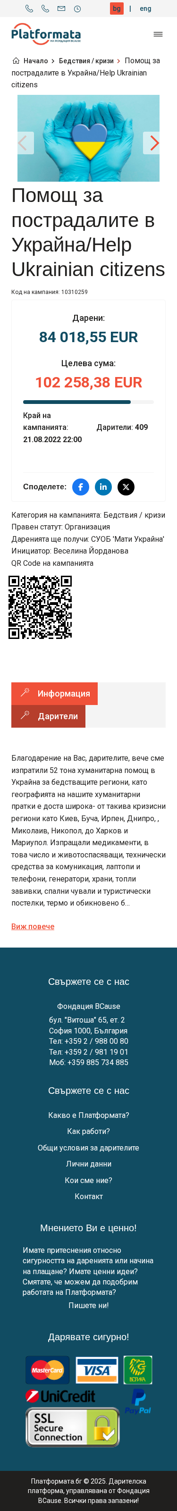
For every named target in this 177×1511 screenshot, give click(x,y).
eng (146, 8)
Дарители (58, 716)
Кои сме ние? (88, 1180)
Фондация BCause (88, 1006)
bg (117, 8)
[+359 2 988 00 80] (29, 8)
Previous (22, 143)
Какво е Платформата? (88, 1115)
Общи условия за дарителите (88, 1147)
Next (154, 143)
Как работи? (88, 1131)
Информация (64, 693)
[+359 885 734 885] (45, 8)
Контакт (89, 1196)
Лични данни (88, 1163)
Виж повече (32, 926)
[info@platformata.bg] (61, 8)
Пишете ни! (88, 1305)
